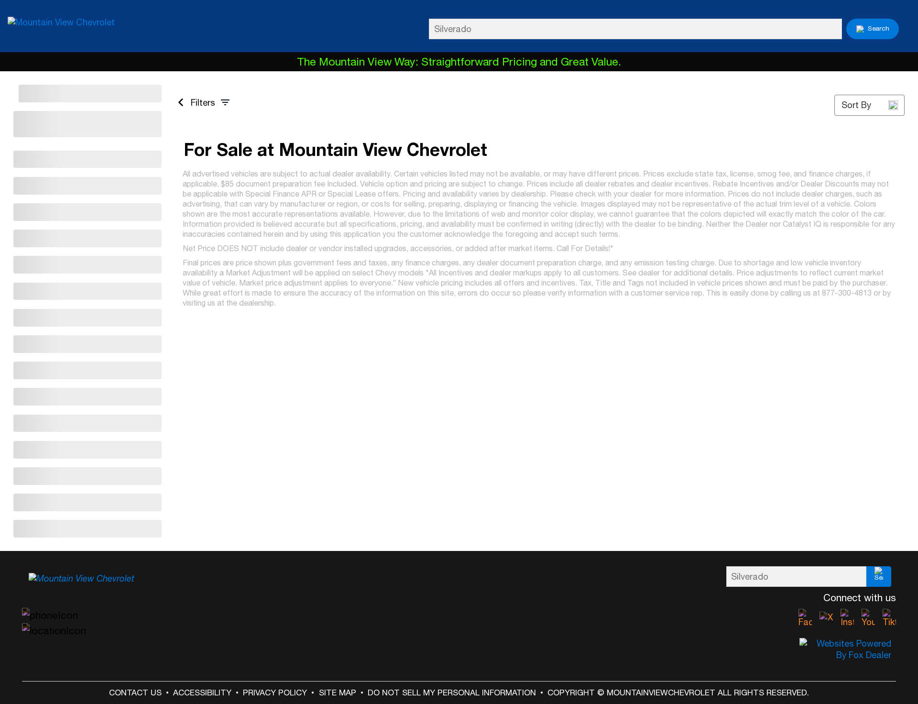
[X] (826, 618)
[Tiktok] (889, 618)
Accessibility (202, 692)
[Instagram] (847, 618)
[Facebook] (805, 618)
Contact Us (135, 692)
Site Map (337, 692)
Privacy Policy (275, 692)
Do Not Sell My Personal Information (452, 692)
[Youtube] (868, 618)
